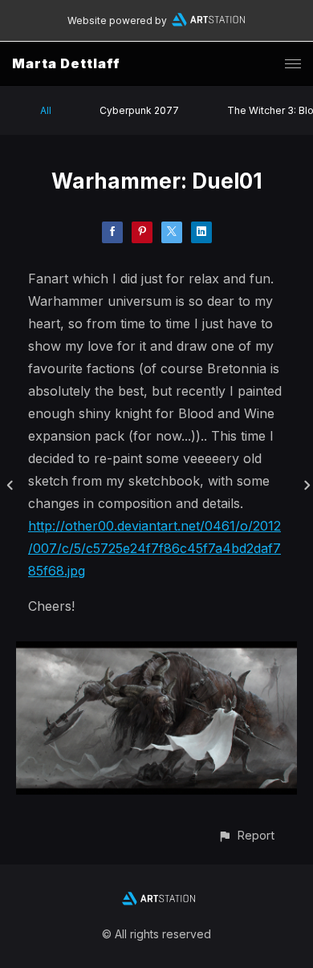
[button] (246, 835)
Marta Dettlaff (66, 63)
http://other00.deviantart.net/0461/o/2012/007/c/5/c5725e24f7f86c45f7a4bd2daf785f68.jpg (154, 548)
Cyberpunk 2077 (139, 110)
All (45, 110)
